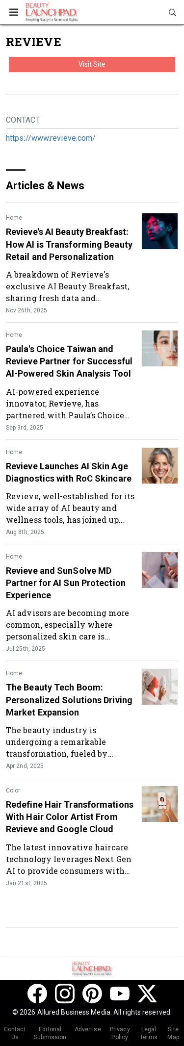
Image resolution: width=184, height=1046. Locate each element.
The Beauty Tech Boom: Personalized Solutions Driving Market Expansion (69, 699)
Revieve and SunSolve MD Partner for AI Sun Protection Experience (66, 582)
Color (13, 790)
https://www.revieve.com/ (51, 138)
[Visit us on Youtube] (120, 993)
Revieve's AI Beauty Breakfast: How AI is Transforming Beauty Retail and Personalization (69, 244)
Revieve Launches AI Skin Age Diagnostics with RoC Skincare (68, 472)
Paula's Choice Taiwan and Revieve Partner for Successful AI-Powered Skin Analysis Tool (69, 361)
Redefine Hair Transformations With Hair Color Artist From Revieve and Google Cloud (69, 816)
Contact (23, 120)
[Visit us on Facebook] (37, 993)
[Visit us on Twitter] (147, 993)
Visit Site (92, 64)
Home (14, 217)
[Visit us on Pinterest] (92, 993)
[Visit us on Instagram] (65, 993)
